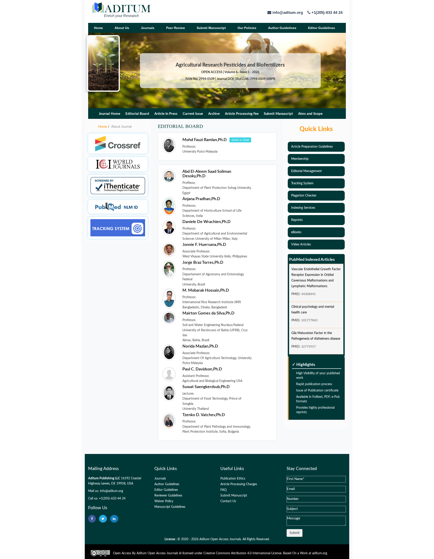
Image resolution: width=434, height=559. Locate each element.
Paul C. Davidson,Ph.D (202, 369)
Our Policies (247, 28)
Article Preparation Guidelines (312, 146)
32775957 (308, 341)
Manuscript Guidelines (169, 507)
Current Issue (193, 113)
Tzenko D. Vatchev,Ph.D (203, 415)
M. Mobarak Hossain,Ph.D (205, 290)
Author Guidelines (282, 28)
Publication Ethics (232, 478)
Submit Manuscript (211, 28)
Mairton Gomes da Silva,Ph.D (208, 313)
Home (98, 28)
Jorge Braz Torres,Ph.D (202, 263)
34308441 (308, 288)
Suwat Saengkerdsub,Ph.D (206, 387)
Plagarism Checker (303, 195)
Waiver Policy (163, 501)
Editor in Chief (240, 140)
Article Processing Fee (242, 113)
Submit (295, 533)
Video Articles (301, 244)
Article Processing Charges (238, 484)
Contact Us (228, 501)
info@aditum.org (111, 491)
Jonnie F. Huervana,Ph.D (204, 245)
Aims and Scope (310, 113)
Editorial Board (137, 113)
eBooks (296, 232)
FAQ (223, 490)
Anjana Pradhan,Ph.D (201, 199)
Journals (147, 28)
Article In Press (165, 113)
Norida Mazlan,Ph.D (200, 346)
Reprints (297, 220)
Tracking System (302, 183)
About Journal (121, 126)
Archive (214, 113)
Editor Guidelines (321, 28)
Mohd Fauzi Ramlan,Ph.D (205, 140)
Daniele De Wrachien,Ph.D (206, 222)
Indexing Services (303, 207)
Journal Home (109, 113)
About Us (122, 28)
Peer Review (175, 28)
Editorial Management (306, 171)
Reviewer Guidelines (168, 495)
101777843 (309, 315)
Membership (300, 159)
